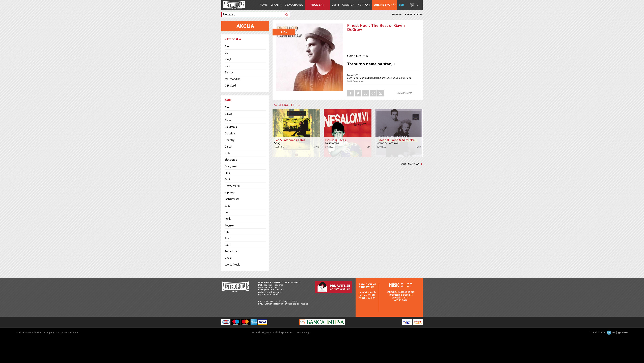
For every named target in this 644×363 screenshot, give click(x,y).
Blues (228, 120)
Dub (227, 153)
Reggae (229, 225)
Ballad (228, 113)
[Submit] (286, 15)
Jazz (227, 205)
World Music (232, 264)
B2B (401, 4)
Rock (228, 238)
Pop (227, 212)
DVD (227, 65)
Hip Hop (229, 192)
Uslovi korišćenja (261, 332)
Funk (227, 179)
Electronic (231, 159)
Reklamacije (303, 332)
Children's (231, 126)
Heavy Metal (232, 185)
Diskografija (294, 4)
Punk (228, 218)
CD (226, 52)
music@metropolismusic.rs (271, 289)
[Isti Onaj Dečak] (347, 133)
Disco (228, 146)
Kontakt (364, 4)
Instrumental (232, 198)
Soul (227, 244)
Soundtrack (232, 251)
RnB (227, 231)
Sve (227, 46)
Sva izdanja (409, 163)
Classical (230, 133)
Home (263, 4)
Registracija (414, 14)
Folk (227, 172)
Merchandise (232, 78)
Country (229, 140)
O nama (276, 4)
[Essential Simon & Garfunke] (399, 133)
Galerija (348, 4)
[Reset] (293, 14)
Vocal (228, 257)
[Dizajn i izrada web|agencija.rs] (616, 332)
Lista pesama (404, 93)
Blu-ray (229, 72)
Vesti (335, 4)
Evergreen (231, 166)
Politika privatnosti (283, 332)
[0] (411, 6)
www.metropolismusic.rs (270, 287)
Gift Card (230, 85)
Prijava (397, 14)
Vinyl (228, 59)
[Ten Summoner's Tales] (296, 133)
